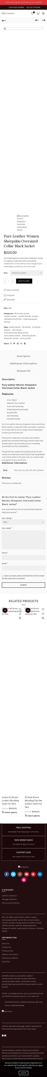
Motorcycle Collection (11, 903)
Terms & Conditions (10, 958)
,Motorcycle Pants (25, 1059)
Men (3, 917)
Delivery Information (10, 954)
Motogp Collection (9, 899)
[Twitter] (13, 874)
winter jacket (25, 338)
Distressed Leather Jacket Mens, (15, 920)
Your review (7, 528)
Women (7, 322)
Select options (11, 812)
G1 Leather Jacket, (34, 923)
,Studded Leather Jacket (17, 981)
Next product (43, 20)
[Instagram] (19, 874)
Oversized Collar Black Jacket (16, 333)
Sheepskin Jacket (11, 338)
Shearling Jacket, (29, 925)
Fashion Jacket (10, 316)
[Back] (4, 20)
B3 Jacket (26, 327)
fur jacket (36, 327)
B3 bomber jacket (21, 313)
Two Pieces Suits (29, 1029)
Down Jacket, (34, 920)
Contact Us (6, 947)
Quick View (20, 618)
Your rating (7, 518)
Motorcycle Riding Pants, (12, 1053)
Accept (23, 1073)
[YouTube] (26, 874)
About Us (5, 944)
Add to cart (24, 281)
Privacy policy (7, 951)
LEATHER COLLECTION (12, 319)
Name (5, 553)
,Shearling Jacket (14, 984)
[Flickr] (23, 879)
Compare (10, 295)
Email (5, 563)
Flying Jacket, (21, 923)
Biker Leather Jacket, (28, 917)
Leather (7, 330)
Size (5, 273)
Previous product (37, 20)
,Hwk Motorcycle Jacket (17, 1056)
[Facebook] (6, 874)
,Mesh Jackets (33, 1056)
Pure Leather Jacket (12, 336)
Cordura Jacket (29, 1053)
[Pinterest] (33, 874)
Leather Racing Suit (10, 1026)
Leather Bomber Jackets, (12, 925)
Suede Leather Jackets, (26, 928)
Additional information (23, 363)
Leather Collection (9, 896)
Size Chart (6, 962)
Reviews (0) (23, 370)
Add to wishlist (13, 290)
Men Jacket (16, 330)
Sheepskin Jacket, (9, 928)
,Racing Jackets (16, 1029)
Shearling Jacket (30, 319)
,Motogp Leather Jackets (28, 1026)
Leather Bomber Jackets (28, 316)
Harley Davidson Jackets (12, 1050)
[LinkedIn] (39, 874)
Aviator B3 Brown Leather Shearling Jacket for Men (10, 800)
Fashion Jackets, (9, 923)
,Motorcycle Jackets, (30, 1050)
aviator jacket (14, 327)
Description (23, 356)
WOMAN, (5, 976)
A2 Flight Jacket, (12, 917)
